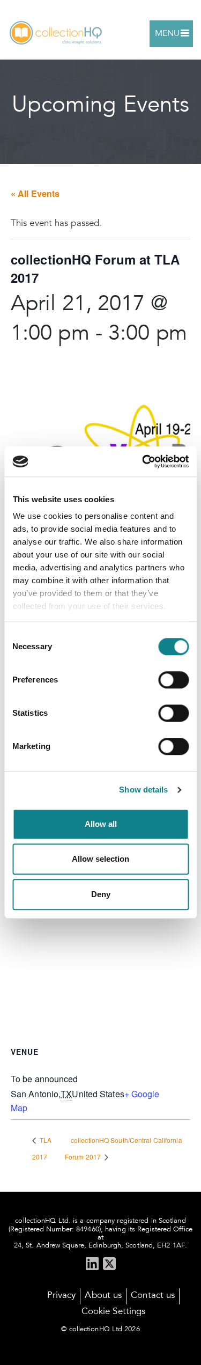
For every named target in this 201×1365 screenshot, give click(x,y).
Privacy (61, 1296)
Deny (100, 894)
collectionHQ (56, 33)
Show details (143, 789)
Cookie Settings (113, 1312)
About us (103, 1296)
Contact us (153, 1296)
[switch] (173, 679)
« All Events (35, 193)
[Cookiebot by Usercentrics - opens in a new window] (143, 461)
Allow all (101, 823)
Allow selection (100, 858)
